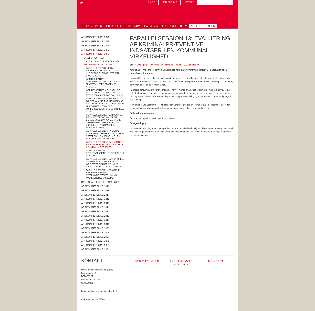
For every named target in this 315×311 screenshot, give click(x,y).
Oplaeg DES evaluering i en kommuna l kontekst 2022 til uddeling (168, 65)
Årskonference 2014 (95, 207)
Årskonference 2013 (95, 211)
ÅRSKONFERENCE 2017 (95, 194)
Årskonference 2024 (95, 45)
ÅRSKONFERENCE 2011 (95, 219)
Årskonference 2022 (95, 54)
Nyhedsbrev (178, 26)
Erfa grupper (92, 26)
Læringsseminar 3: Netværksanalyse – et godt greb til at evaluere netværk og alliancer (104, 83)
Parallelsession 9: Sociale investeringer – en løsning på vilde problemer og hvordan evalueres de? (103, 72)
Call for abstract (94, 58)
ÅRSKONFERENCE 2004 (95, 249)
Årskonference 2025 (95, 41)
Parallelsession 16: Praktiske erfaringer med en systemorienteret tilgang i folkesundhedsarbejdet (103, 174)
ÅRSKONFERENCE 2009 (95, 228)
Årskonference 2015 (95, 203)
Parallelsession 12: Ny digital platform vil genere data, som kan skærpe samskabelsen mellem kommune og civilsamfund (105, 135)
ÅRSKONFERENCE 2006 (95, 240)
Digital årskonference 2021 (100, 182)
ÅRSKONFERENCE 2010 (95, 224)
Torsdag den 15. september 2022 (101, 61)
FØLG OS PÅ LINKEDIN (147, 261)
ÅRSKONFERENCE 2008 (95, 232)
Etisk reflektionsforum (123, 26)
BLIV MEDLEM (215, 261)
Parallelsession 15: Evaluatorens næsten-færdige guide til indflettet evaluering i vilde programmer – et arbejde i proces (105, 163)
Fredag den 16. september (98, 65)
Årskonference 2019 (95, 186)
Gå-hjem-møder (155, 26)
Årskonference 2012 (95, 215)
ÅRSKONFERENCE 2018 (95, 190)
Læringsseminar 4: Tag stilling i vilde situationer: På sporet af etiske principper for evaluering (104, 93)
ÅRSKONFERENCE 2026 (95, 37)
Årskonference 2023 (95, 49)
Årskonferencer (203, 26)
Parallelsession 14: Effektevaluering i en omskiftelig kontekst (105, 153)
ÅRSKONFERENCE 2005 (95, 245)
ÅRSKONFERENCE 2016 (95, 198)
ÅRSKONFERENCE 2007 (95, 236)
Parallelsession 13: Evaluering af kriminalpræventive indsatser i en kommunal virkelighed (105, 144)
